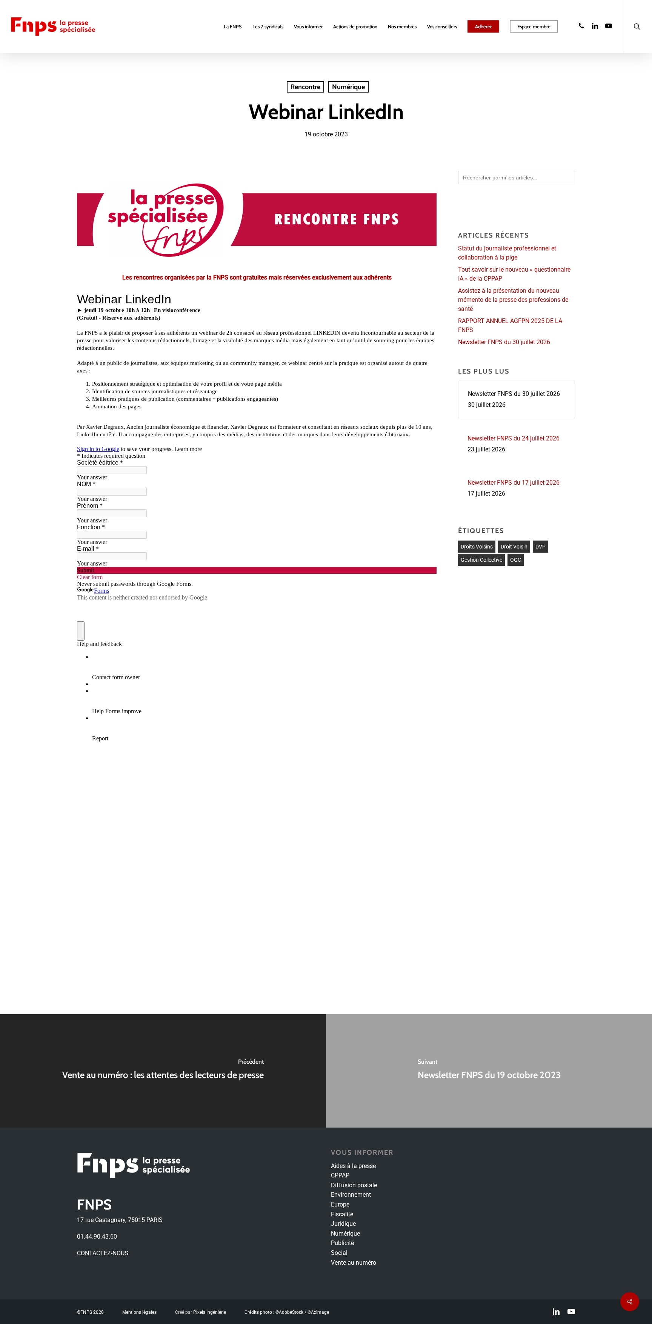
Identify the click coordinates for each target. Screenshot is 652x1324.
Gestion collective (481, 560)
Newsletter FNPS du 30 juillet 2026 (504, 342)
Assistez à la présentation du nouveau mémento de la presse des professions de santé (513, 299)
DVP (540, 547)
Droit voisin (514, 547)
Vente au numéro (353, 1262)
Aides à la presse (353, 1166)
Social (339, 1252)
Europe (340, 1204)
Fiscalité (342, 1214)
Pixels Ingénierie (209, 1312)
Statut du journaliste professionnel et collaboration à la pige (507, 253)
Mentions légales (139, 1312)
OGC (515, 560)
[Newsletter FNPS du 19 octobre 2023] (489, 1071)
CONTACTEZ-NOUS (102, 1253)
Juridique (343, 1223)
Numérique (348, 87)
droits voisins (477, 547)
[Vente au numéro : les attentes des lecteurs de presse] (163, 1071)
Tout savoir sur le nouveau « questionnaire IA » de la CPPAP (514, 274)
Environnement (351, 1194)
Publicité (342, 1243)
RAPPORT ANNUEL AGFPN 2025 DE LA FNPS (510, 325)
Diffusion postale (354, 1185)
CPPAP (340, 1175)
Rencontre (305, 87)
